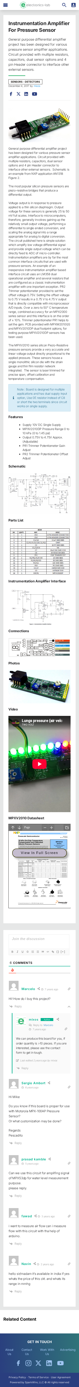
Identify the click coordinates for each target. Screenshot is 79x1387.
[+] (63, 951)
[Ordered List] (32, 951)
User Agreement (61, 1377)
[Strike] (27, 951)
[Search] (64, 5)
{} (57, 951)
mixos (37, 85)
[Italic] (17, 951)
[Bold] (12, 951)
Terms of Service (38, 1377)
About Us (9, 1352)
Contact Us (26, 1352)
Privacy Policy (17, 1377)
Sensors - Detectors (25, 81)
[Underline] (22, 951)
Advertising (68, 1349)
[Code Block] (47, 951)
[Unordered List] (37, 951)
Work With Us (47, 1352)
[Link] (52, 951)
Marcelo (48, 1025)
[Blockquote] (42, 951)
